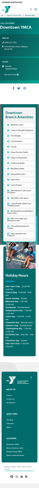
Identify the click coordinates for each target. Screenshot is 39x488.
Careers (9, 395)
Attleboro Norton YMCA (12, 2)
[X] (18, 88)
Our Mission (10, 403)
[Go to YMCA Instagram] (17, 476)
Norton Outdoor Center (15, 448)
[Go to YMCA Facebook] (12, 476)
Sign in (8, 427)
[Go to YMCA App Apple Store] (21, 476)
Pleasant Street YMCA (14, 452)
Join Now (9, 420)
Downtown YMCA (12, 444)
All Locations (7, 23)
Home (2, 15)
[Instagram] (24, 88)
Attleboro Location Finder (14, 15)
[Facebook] (13, 88)
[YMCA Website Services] (7, 10)
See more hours (10, 74)
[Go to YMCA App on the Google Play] (27, 476)
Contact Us (10, 399)
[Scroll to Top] (31, 377)
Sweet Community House (15, 455)
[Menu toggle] (35, 9)
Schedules (10, 423)
